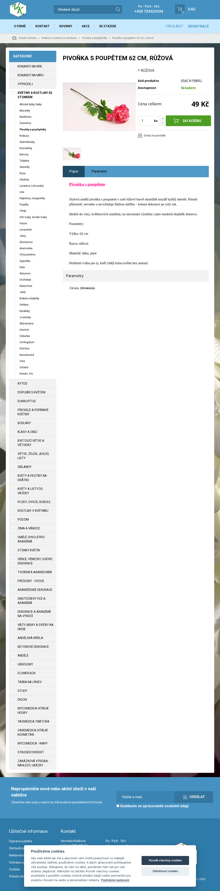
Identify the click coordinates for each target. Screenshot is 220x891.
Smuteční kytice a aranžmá (32, 601)
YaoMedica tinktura (33, 721)
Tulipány (24, 160)
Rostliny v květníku (33, 510)
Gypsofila (25, 261)
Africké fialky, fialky (31, 104)
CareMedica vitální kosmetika (32, 732)
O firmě (20, 26)
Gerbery (24, 304)
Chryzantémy (27, 254)
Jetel (23, 292)
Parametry (99, 171)
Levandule (26, 229)
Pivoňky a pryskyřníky (94, 38)
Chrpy (23, 210)
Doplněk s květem (31, 392)
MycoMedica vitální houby (33, 710)
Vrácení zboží (18, 876)
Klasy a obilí (27, 432)
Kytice (23, 383)
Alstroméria (27, 323)
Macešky (25, 110)
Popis (73, 171)
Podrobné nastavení (115, 880)
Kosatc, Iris (26, 373)
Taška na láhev (30, 682)
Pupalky (24, 204)
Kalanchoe (26, 285)
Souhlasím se (154, 806)
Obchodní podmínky (22, 848)
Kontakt (42, 26)
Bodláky (24, 423)
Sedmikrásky (27, 142)
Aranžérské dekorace (35, 589)
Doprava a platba (20, 841)
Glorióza (24, 348)
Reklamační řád (19, 855)
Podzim (23, 519)
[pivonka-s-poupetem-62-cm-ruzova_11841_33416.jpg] (99, 106)
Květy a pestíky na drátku (32, 478)
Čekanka (25, 336)
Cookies (14, 869)
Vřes (22, 361)
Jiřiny (23, 235)
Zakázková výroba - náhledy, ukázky (34, 763)
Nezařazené (27, 354)
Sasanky (25, 166)
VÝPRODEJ (25, 84)
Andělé (23, 655)
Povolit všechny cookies (165, 860)
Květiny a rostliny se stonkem (59, 38)
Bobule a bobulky (29, 298)
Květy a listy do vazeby (30, 491)
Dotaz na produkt (154, 135)
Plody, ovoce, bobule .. (35, 502)
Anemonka (26, 248)
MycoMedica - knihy (33, 743)
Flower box (27, 673)
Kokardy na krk (30, 66)
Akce (86, 26)
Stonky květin (29, 550)
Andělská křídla (30, 638)
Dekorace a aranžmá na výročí (34, 614)
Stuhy (22, 690)
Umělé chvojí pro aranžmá (31, 539)
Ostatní (24, 367)
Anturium (25, 273)
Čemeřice (25, 123)
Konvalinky (26, 148)
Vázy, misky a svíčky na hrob (35, 627)
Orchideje (25, 279)
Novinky (65, 26)
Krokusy (24, 135)
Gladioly (24, 179)
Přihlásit (174, 26)
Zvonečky (25, 317)
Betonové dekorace (33, 646)
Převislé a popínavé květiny (33, 412)
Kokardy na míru (31, 75)
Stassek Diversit (31, 752)
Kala (22, 267)
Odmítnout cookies (165, 871)
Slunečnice (26, 242)
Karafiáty (25, 311)
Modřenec (26, 116)
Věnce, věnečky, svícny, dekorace (35, 561)
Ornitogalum (27, 342)
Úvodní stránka (28, 38)
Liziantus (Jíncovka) (32, 185)
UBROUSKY (25, 664)
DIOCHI (22, 699)
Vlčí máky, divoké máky (33, 217)
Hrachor (24, 329)
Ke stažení (107, 26)
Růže (23, 173)
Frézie (23, 223)
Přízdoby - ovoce (31, 581)
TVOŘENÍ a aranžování (35, 572)
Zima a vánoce (29, 528)
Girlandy (25, 467)
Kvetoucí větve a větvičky (31, 443)
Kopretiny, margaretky (32, 198)
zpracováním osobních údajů (166, 806)
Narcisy (24, 154)
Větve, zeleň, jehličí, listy (33, 456)
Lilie (22, 192)
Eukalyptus (27, 401)
